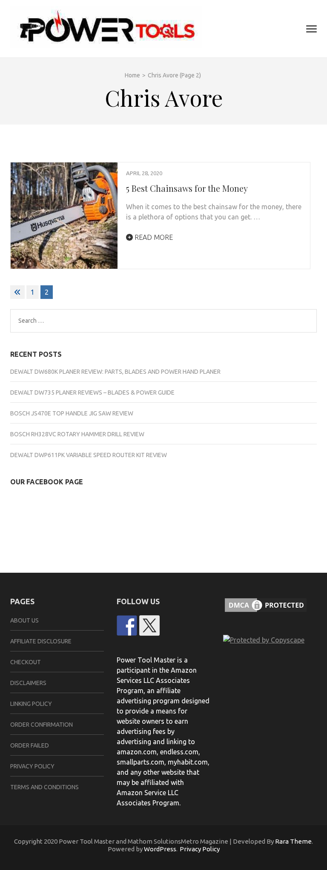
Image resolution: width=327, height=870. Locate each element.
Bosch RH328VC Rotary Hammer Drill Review (77, 434)
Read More (153, 237)
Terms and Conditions (44, 787)
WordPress (160, 849)
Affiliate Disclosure (41, 641)
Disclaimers (28, 683)
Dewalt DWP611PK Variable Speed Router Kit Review (88, 455)
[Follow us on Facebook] (127, 625)
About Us (24, 620)
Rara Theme (293, 841)
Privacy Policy (32, 766)
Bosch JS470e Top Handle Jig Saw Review (71, 413)
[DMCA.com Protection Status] (265, 619)
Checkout (25, 662)
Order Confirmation (41, 724)
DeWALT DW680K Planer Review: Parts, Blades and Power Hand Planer (115, 371)
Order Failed (29, 745)
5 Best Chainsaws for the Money (187, 188)
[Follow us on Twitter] (149, 625)
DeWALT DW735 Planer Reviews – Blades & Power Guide (92, 392)
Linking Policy (31, 703)
